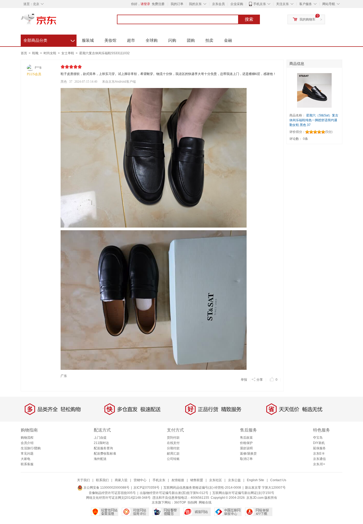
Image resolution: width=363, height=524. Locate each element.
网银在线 (205, 502)
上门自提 (100, 437)
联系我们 (102, 480)
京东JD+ (319, 464)
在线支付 (173, 443)
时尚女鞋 (50, 53)
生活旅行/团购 (31, 448)
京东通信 (319, 459)
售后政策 (246, 437)
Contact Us (278, 480)
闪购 (172, 40)
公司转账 (173, 459)
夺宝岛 (318, 437)
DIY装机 (319, 443)
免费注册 (158, 4)
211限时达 (101, 443)
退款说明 (246, 448)
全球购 (152, 40)
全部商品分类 (49, 40)
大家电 (25, 459)
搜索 (249, 19)
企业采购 (236, 4)
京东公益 (234, 480)
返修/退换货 (248, 453)
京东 (56, 21)
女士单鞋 (68, 53)
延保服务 (319, 448)
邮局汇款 (173, 453)
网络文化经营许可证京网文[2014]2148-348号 (118, 498)
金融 (228, 40)
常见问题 (27, 453)
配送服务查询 (103, 448)
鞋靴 (35, 53)
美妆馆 (110, 40)
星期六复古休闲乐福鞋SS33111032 (104, 53)
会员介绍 (27, 443)
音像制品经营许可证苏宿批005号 (112, 493)
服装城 (88, 40)
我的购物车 (307, 19)
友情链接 (177, 480)
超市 (131, 40)
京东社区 (215, 480)
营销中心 (140, 480)
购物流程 (27, 437)
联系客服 (27, 464)
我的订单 (177, 4)
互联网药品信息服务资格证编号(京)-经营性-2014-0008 (202, 487)
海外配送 (100, 459)
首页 (24, 53)
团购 (191, 40)
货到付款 (173, 437)
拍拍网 (192, 502)
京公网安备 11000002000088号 (106, 487)
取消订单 (246, 459)
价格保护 (246, 443)
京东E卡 (319, 453)
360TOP (180, 502)
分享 (259, 380)
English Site (255, 480)
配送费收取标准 (105, 453)
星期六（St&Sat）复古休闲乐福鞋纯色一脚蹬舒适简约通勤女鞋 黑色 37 (313, 120)
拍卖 (209, 40)
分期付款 (173, 448)
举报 (244, 380)
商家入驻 (121, 480)
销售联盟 (196, 480)
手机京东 (259, 4)
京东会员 (218, 4)
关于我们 (83, 480)
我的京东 (195, 4)
